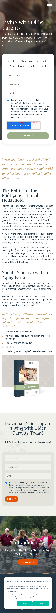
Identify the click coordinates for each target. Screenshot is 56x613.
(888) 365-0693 (31, 554)
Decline (41, 603)
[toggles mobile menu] (49, 5)
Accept (24, 603)
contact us (28, 562)
